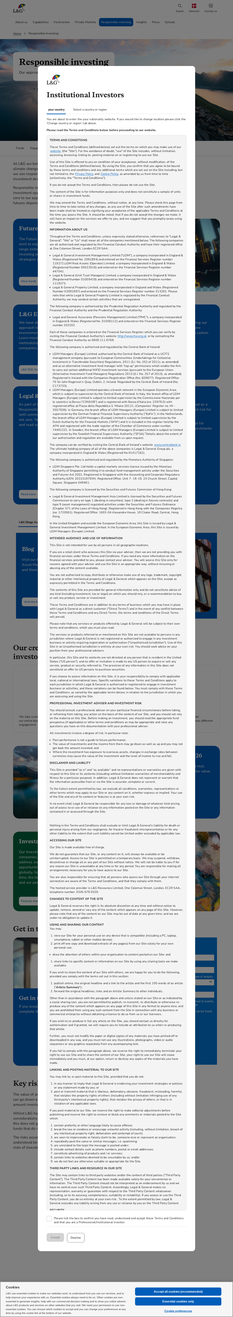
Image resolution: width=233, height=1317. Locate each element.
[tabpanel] (116, 670)
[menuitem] (194, 8)
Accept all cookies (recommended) (178, 1291)
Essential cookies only (178, 1301)
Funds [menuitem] (20, 148)
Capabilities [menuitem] (41, 22)
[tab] (56, 109)
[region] (116, 672)
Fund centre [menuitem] (62, 22)
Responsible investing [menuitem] (116, 22)
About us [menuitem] (21, 22)
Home (17, 34)
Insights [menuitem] (141, 22)
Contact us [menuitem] (210, 11)
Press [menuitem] (156, 22)
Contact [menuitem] (170, 22)
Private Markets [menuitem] (85, 22)
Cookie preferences (178, 1311)
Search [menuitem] (180, 11)
